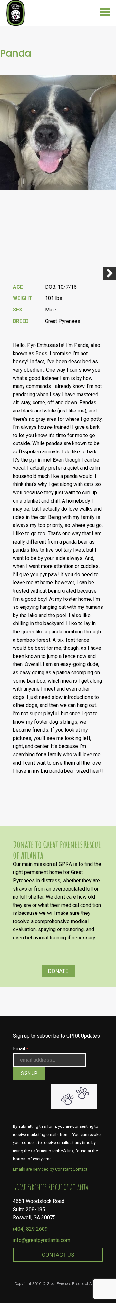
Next (109, 273)
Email (20, 1049)
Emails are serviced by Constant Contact (50, 1169)
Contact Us (58, 1255)
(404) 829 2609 (30, 1229)
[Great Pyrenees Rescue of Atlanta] (15, 12)
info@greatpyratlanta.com (41, 1240)
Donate (58, 971)
